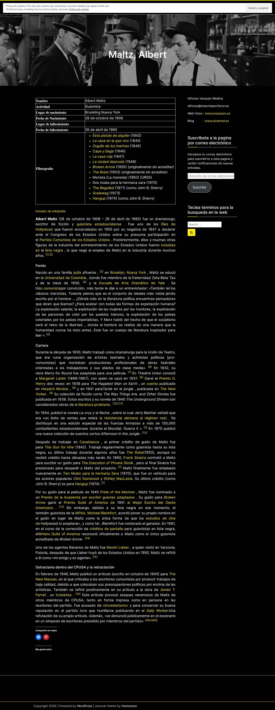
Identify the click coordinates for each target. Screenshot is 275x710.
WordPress (84, 706)
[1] (47, 254)
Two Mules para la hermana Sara (91, 473)
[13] (61, 506)
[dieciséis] (151, 620)
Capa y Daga (103, 151)
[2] (51, 254)
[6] (150, 366)
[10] (115, 403)
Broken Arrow (104, 167)
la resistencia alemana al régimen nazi (133, 418)
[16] (78, 593)
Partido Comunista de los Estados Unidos (75, 240)
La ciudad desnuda (108, 162)
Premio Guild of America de (89, 502)
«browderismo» (115, 605)
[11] (120, 403)
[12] (144, 432)
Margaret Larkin (52, 378)
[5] (48, 334)
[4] (84, 281)
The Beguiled (103, 188)
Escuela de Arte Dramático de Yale (132, 283)
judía (77, 272)
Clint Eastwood (86, 478)
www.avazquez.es (217, 113)
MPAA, (81, 513)
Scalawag (101, 193)
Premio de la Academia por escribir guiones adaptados (88, 497)
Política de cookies (79, 9)
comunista (52, 288)
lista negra (54, 250)
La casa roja (103, 156)
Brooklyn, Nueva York (128, 272)
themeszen (129, 706)
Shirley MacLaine (118, 478)
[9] (74, 387)
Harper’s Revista (54, 389)
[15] (95, 556)
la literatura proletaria (92, 404)
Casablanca (89, 442)
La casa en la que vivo (111, 141)
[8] (141, 377)
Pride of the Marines (117, 492)
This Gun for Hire (59, 447)
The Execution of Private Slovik (107, 463)
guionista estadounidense (99, 224)
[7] (129, 372)
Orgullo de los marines (111, 146)
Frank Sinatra (134, 458)
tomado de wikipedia (50, 211)
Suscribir (199, 187)
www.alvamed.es (217, 121)
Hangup (99, 198)
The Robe (101, 172)
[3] (101, 271)
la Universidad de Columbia (63, 278)
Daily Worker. (157, 610)
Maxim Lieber (118, 547)
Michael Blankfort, (102, 513)
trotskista (63, 595)
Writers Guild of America (59, 534)
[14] (87, 538)
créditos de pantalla (106, 529)
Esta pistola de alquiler (111, 135)
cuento (152, 383)
